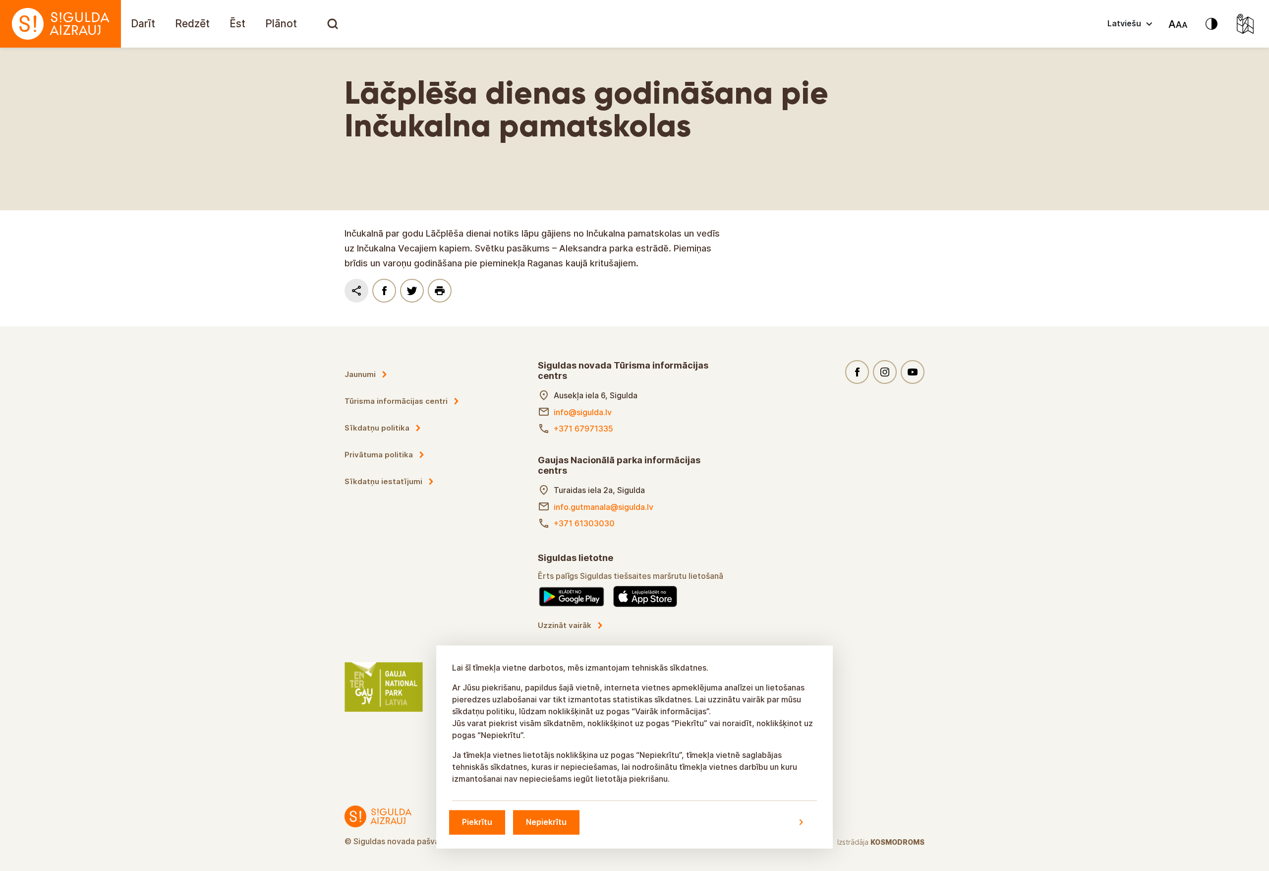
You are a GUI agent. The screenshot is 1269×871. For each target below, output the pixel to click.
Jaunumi (360, 374)
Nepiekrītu (546, 822)
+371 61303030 (584, 523)
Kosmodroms (897, 842)
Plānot (281, 23)
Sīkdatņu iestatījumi (383, 481)
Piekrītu (477, 822)
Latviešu (1124, 23)
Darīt (143, 23)
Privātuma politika (379, 454)
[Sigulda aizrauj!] (60, 24)
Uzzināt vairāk (564, 625)
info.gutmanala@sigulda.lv (603, 507)
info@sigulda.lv (583, 412)
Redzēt (192, 23)
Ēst (237, 23)
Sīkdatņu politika (377, 428)
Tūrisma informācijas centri (396, 401)
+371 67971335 (583, 429)
